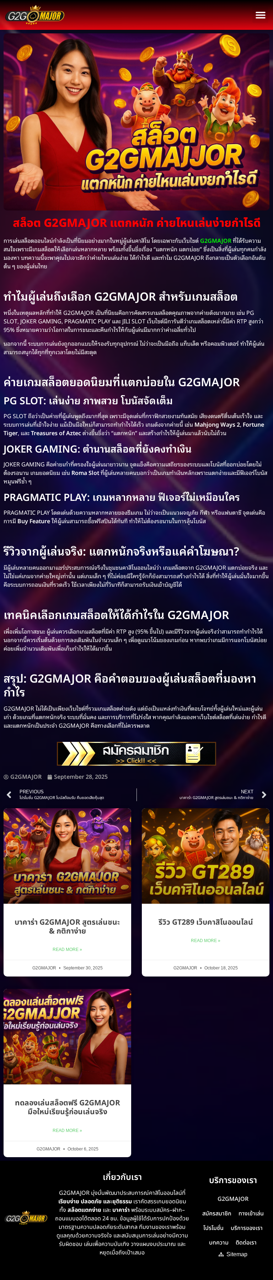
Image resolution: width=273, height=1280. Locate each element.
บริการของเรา (247, 1228)
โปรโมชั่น (213, 1228)
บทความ (219, 1242)
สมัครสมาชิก (216, 1213)
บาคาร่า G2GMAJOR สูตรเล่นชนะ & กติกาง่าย (67, 927)
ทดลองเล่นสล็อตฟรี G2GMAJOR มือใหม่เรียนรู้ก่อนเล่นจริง (67, 1107)
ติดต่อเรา (246, 1242)
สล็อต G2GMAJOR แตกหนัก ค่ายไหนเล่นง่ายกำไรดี (137, 223)
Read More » (67, 949)
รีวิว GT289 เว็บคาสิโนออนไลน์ (206, 922)
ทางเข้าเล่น (251, 1213)
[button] (260, 15)
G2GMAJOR (233, 1199)
